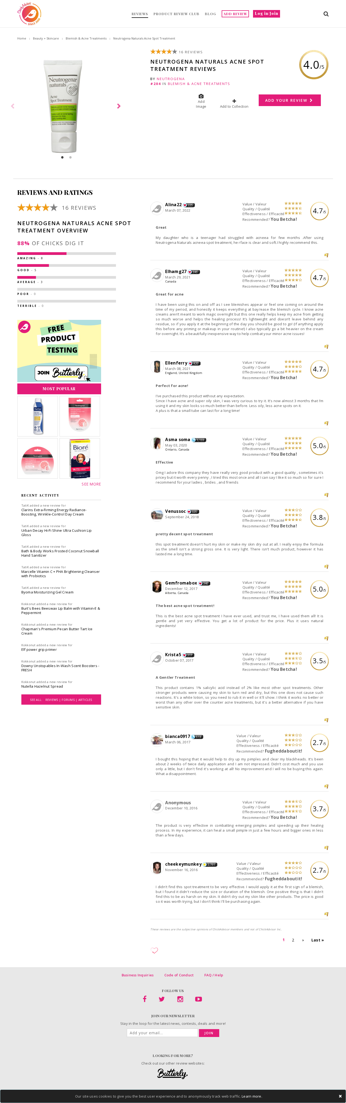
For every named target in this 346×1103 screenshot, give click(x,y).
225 (190, 205)
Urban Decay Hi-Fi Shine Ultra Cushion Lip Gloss (56, 532)
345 (195, 272)
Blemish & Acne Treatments (86, 38)
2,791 (211, 864)
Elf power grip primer (39, 649)
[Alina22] (157, 208)
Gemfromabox (181, 583)
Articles (85, 700)
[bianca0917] (157, 740)
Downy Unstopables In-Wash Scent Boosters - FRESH (60, 668)
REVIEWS (140, 14)
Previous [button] (13, 106)
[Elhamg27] (157, 275)
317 (189, 655)
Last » (317, 940)
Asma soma (177, 439)
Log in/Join (266, 13)
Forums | (70, 700)
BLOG (210, 14)
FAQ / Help (213, 975)
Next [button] (119, 106)
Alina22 (173, 205)
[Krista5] (157, 658)
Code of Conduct (179, 975)
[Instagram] (180, 1000)
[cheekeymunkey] (157, 868)
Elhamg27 (176, 271)
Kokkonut (28, 604)
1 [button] (62, 157)
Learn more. (252, 1096)
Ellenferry (176, 363)
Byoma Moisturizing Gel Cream (47, 592)
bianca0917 (177, 736)
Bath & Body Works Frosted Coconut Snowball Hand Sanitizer (60, 553)
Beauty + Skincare (46, 38)
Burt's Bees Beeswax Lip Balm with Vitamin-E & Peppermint (60, 610)
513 (198, 737)
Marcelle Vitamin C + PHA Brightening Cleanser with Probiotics (60, 573)
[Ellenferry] (157, 367)
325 (194, 512)
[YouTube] (198, 1000)
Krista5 (173, 655)
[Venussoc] (157, 515)
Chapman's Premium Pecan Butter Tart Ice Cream (57, 631)
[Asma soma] (157, 443)
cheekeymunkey (183, 864)
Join (209, 1033)
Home (21, 38)
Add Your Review (287, 100)
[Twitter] (162, 1000)
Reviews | (53, 700)
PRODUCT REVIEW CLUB (176, 14)
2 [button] (70, 157)
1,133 (200, 440)
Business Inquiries (138, 975)
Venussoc (175, 511)
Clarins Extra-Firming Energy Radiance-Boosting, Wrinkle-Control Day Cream (54, 512)
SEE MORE (91, 484)
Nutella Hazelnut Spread (42, 686)
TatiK (25, 505)
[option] (66, 106)
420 (195, 363)
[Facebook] (144, 1000)
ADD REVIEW (235, 14)
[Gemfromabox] (157, 587)
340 (205, 583)
